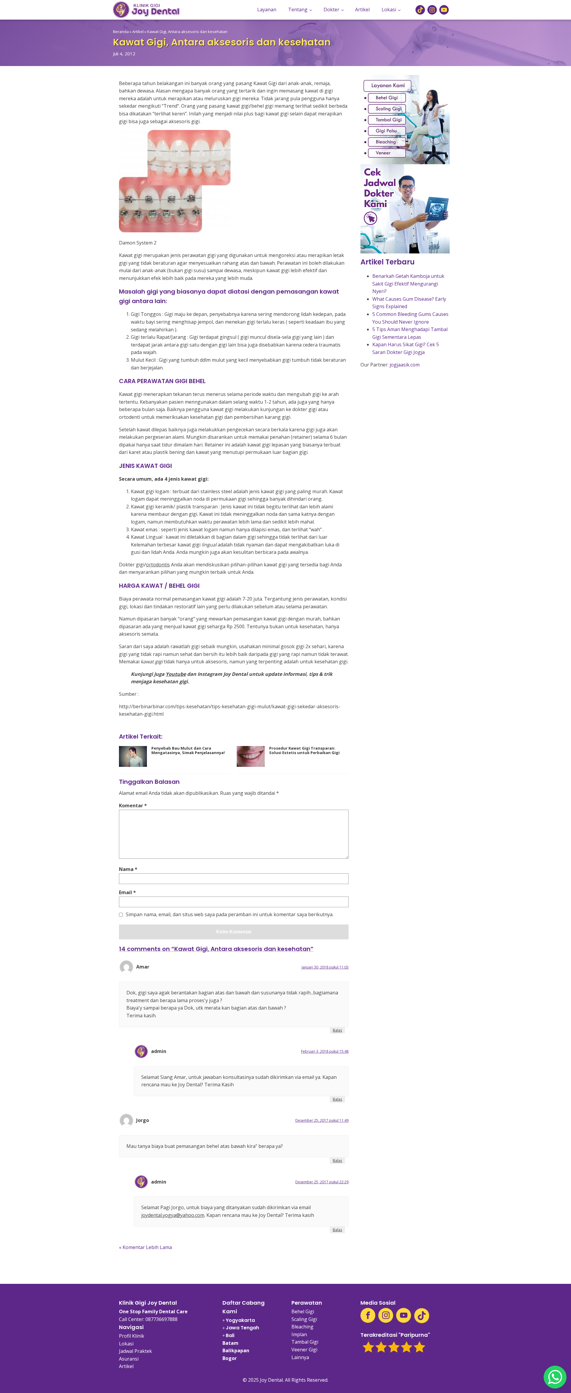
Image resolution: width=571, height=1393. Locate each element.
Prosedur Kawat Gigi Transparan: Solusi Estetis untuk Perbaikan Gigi (304, 750)
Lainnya (300, 1357)
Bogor (229, 1358)
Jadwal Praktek (135, 1351)
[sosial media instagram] (432, 10)
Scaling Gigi (304, 1319)
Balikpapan (235, 1350)
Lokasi (389, 9)
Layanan (266, 9)
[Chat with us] (555, 1377)
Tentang (298, 9)
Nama (128, 869)
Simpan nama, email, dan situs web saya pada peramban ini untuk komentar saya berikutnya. (229, 914)
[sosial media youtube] (444, 10)
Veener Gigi (304, 1349)
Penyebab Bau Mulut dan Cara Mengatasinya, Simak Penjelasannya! (188, 750)
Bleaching (302, 1326)
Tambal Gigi (304, 1342)
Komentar (133, 805)
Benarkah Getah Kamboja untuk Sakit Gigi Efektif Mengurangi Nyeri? (408, 283)
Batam (230, 1343)
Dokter (331, 9)
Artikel (362, 9)
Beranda (121, 31)
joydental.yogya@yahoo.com (172, 1215)
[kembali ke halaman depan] (146, 9)
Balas (337, 1030)
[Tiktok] (421, 1315)
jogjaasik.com (405, 364)
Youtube (176, 674)
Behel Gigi (302, 1311)
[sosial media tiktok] (420, 10)
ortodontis (158, 564)
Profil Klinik (131, 1336)
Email (127, 892)
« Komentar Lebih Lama (145, 1247)
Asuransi (129, 1359)
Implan (299, 1334)
